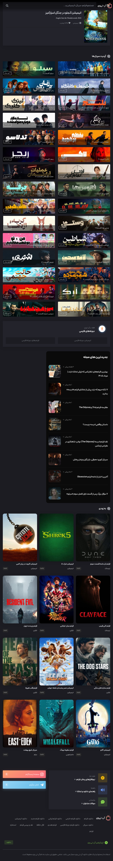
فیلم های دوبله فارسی (30, 340)
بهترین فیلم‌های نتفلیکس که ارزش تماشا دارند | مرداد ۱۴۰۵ (87, 374)
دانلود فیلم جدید (38, 818)
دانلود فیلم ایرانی (55, 818)
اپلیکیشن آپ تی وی (55, 842)
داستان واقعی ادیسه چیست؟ (95, 424)
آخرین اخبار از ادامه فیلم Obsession (92, 477)
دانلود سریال (88, 825)
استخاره (13, 825)
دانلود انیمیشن (21, 818)
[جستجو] (7, 5)
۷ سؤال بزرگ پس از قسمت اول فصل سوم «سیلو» (87, 494)
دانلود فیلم (88, 818)
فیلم (91, 831)
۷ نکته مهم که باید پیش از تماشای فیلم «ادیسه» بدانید (87, 392)
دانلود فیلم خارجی (73, 818)
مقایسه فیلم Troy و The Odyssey (93, 407)
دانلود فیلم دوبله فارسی (69, 825)
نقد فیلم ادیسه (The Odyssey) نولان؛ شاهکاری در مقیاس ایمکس (86, 444)
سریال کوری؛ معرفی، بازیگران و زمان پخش (90, 459)
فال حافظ (40, 825)
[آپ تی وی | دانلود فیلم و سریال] (105, 7)
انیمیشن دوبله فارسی (82, 340)
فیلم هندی (52, 825)
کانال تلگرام (34, 785)
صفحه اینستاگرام (32, 774)
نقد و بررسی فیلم (26, 825)
